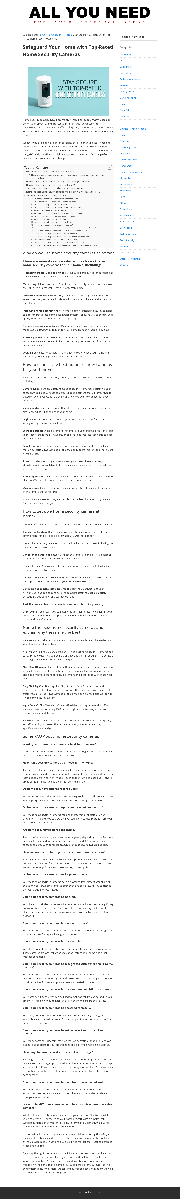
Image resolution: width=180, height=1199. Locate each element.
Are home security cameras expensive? (51, 210)
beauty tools (126, 73)
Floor (122, 134)
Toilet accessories (129, 234)
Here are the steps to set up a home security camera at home (58, 188)
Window (124, 265)
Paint (122, 196)
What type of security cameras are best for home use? (57, 199)
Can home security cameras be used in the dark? (54, 222)
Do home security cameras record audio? (51, 204)
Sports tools (126, 227)
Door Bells (125, 110)
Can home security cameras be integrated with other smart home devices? (66, 228)
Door (122, 104)
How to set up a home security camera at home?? (50, 185)
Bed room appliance (130, 79)
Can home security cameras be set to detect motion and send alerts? (63, 236)
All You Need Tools (90, 14)
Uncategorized (127, 252)
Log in (98, 1192)
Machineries (126, 184)
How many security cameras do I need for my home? (56, 201)
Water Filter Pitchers (130, 258)
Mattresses (125, 190)
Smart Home (126, 209)
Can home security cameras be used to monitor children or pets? (62, 231)
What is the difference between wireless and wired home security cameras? (66, 245)
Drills (122, 122)
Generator (125, 153)
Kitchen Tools (126, 178)
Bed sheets (125, 85)
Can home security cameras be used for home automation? (60, 242)
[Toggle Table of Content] (108, 167)
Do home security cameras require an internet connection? (58, 207)
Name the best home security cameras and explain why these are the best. (63, 191)
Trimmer (124, 246)
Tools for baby (127, 240)
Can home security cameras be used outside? (54, 225)
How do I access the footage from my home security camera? (59, 213)
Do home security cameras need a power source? (55, 216)
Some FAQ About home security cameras (46, 195)
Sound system (127, 221)
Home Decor (126, 165)
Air (121, 60)
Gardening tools (128, 147)
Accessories (125, 54)
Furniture (124, 141)
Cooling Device (127, 91)
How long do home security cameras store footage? (56, 239)
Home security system (131, 172)
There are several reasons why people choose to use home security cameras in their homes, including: (68, 176)
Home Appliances (128, 159)
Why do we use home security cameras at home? (50, 171)
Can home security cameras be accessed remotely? (56, 233)
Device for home (128, 97)
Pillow (123, 203)
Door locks (125, 116)
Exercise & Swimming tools (133, 128)
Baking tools (126, 66)
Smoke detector (127, 215)
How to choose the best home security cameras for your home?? (58, 181)
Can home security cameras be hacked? (51, 219)
